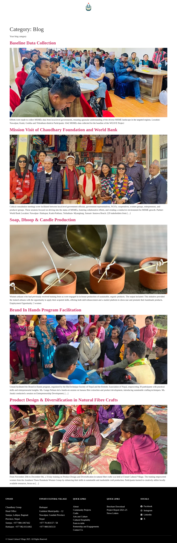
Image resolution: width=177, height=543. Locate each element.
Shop (149, 21)
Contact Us (160, 21)
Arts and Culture (64, 21)
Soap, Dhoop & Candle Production (43, 219)
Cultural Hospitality (86, 21)
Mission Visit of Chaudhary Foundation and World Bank (63, 129)
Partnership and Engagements (129, 21)
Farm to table (104, 21)
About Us (16, 21)
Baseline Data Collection (33, 42)
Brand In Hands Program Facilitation (45, 309)
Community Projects (33, 21)
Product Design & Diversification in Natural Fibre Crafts (64, 399)
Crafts (49, 21)
